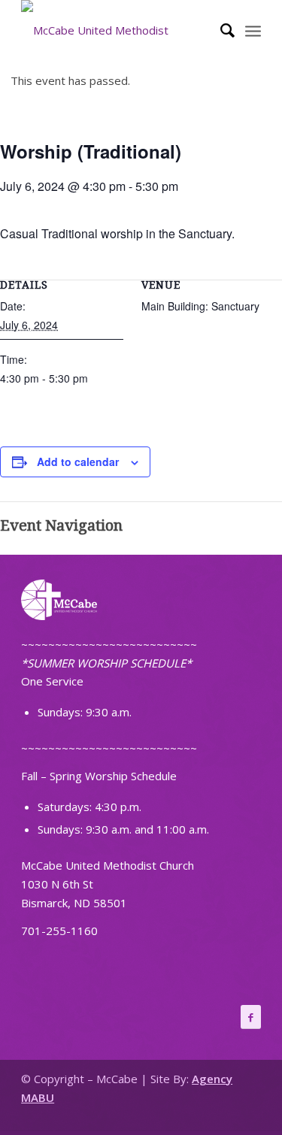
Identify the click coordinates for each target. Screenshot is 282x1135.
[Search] (220, 30)
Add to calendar (78, 461)
